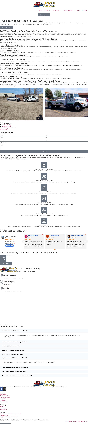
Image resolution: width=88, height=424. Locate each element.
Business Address (9, 275)
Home (40, 10)
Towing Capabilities (68, 10)
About (78, 10)
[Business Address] (1, 275)
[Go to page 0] (54, 249)
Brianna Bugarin (54, 235)
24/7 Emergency (9, 282)
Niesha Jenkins (75, 235)
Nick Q (30, 235)
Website (6, 288)
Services (46, 10)
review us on (9, 245)
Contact (85, 10)
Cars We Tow (56, 10)
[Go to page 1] (55, 249)
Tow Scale (46, 420)
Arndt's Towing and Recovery (10, 237)
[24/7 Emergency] (1, 282)
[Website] (1, 288)
